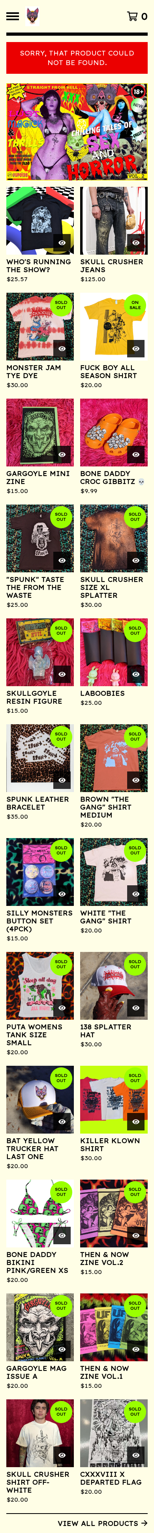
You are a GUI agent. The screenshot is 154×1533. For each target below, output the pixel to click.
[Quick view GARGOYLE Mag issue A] (62, 1349)
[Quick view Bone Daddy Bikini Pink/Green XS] (62, 1235)
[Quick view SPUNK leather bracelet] (62, 780)
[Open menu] (12, 16)
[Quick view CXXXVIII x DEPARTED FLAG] (136, 1455)
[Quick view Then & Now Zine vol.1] (136, 1349)
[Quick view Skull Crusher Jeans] (136, 242)
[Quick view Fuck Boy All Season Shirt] (136, 348)
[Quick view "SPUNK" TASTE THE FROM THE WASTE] (62, 560)
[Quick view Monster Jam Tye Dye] (62, 348)
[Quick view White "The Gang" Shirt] (136, 894)
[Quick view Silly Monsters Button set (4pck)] (62, 894)
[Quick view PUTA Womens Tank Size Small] (62, 1008)
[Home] (68, 16)
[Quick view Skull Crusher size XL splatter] (136, 560)
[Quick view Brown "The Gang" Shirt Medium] (136, 780)
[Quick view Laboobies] (136, 674)
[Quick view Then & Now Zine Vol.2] (136, 1235)
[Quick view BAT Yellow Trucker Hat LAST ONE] (62, 1121)
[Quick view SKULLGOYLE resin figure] (62, 674)
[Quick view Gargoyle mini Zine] (62, 454)
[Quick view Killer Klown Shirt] (136, 1121)
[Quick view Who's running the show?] (62, 242)
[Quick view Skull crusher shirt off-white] (62, 1455)
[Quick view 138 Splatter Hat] (136, 1008)
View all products (98, 1523)
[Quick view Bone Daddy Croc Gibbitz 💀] (136, 454)
